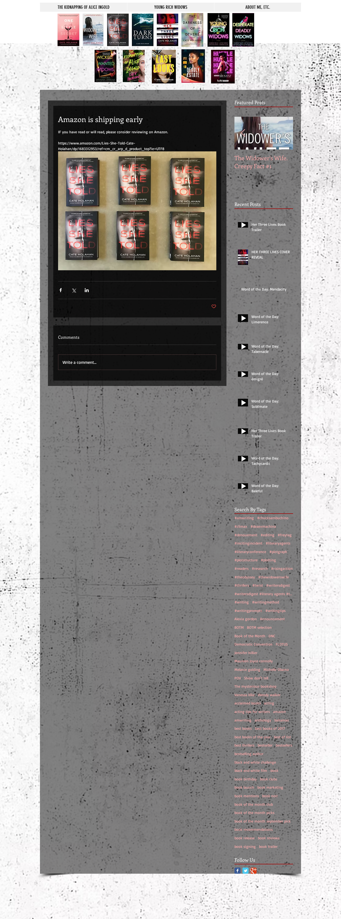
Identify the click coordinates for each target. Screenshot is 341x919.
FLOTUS (282, 644)
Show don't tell (256, 678)
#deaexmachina (263, 526)
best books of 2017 (270, 728)
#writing (241, 602)
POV (237, 678)
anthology (263, 720)
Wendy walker (269, 694)
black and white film (250, 770)
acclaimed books (247, 703)
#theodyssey (244, 577)
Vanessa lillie (244, 694)
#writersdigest (278, 585)
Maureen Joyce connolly (253, 661)
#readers (241, 568)
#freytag (285, 535)
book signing (245, 846)
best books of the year (252, 737)
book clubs (268, 779)
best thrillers (244, 745)
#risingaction (282, 568)
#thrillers (241, 585)
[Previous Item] (243, 133)
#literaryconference (250, 551)
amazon (279, 711)
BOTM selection (259, 627)
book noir (270, 795)
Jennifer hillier (245, 652)
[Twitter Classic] (245, 871)
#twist (257, 585)
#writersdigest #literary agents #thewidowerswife (263, 593)
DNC (272, 636)
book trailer (268, 846)
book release (244, 838)
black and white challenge (255, 762)
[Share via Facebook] (60, 290)
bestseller (265, 745)
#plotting (268, 560)
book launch (244, 787)
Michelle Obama (276, 669)
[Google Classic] (253, 871)
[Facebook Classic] (237, 871)
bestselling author (248, 753)
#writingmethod (265, 602)
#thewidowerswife (273, 577)
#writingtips (275, 610)
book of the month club (253, 804)
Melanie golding (247, 669)
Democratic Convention (253, 644)
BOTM (239, 627)
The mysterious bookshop (255, 686)
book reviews (268, 838)
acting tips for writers (252, 711)
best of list (282, 737)
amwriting (242, 720)
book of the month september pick (262, 821)
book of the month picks (254, 812)
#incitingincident (248, 543)
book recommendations (253, 829)
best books (243, 728)
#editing (267, 535)
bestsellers (284, 745)
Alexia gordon (245, 618)
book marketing (270, 787)
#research (260, 568)
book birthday (245, 779)
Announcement (272, 618)
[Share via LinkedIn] (86, 290)
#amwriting (244, 517)
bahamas (281, 720)
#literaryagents (278, 543)
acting (269, 703)
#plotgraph (278, 551)
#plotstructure (246, 560)
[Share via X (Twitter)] (73, 290)
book (274, 770)
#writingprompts (248, 610)
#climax (240, 526)
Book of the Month (249, 636)
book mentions (246, 795)
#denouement (245, 535)
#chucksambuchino (273, 517)
